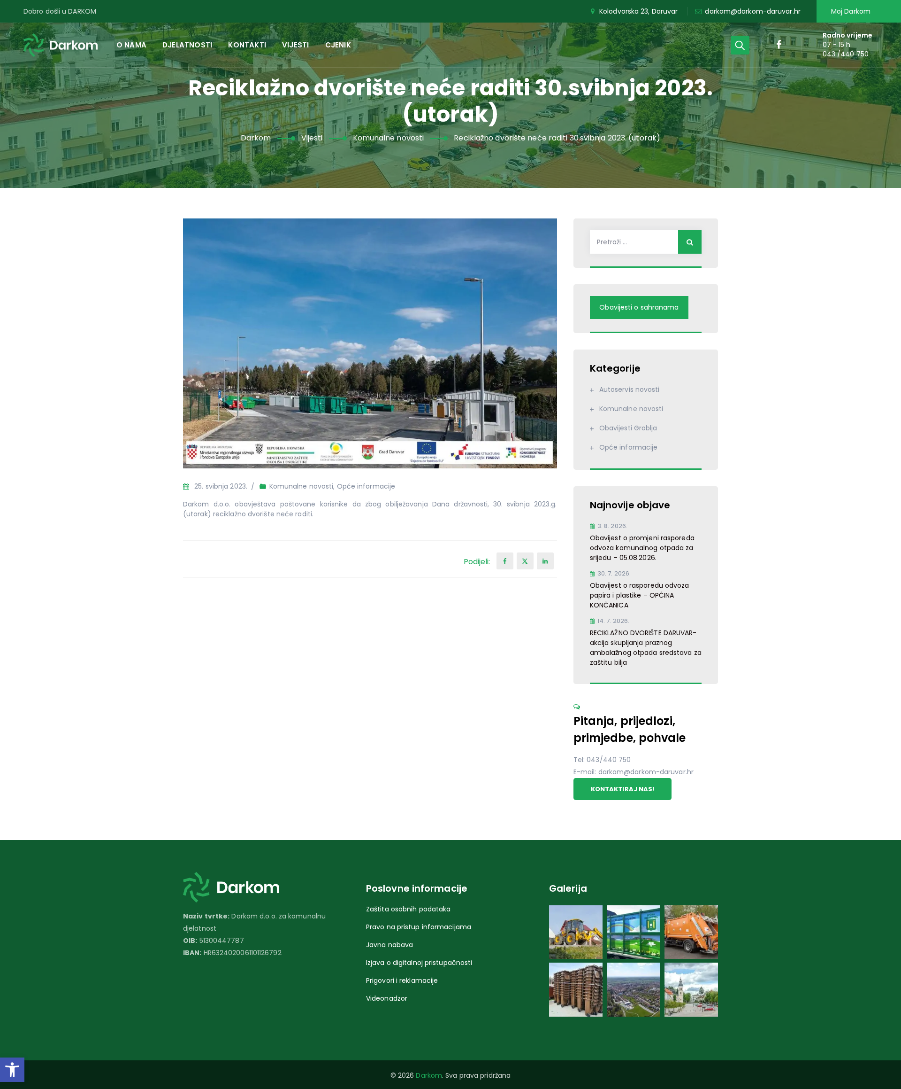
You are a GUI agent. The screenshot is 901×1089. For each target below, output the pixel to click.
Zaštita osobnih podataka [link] (408, 909)
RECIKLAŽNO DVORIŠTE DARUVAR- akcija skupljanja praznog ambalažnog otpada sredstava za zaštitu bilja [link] (646, 647)
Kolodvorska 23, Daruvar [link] (638, 11)
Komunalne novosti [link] (301, 486)
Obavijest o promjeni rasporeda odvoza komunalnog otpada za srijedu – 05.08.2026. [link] (642, 547)
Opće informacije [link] (366, 486)
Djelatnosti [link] (187, 45)
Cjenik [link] (338, 45)
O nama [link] (131, 45)
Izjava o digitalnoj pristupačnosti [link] (419, 962)
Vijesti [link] (295, 45)
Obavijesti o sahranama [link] (639, 307)
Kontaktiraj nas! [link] (623, 789)
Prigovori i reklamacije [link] (402, 980)
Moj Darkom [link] (850, 11)
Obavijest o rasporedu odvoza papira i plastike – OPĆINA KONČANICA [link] (639, 595)
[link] (12, 1070)
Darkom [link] (429, 1075)
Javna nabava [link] (389, 944)
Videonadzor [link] (386, 998)
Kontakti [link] (247, 45)
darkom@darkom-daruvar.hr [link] (752, 11)
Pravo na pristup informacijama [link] (418, 927)
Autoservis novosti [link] (629, 389)
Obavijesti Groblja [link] (628, 428)
